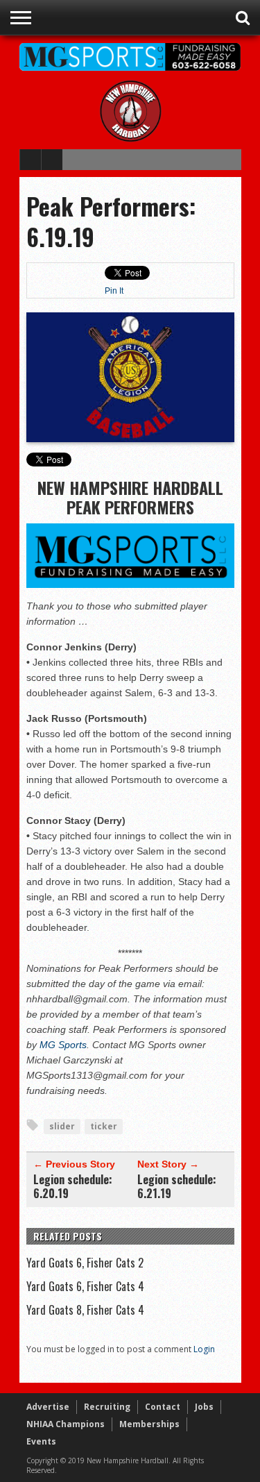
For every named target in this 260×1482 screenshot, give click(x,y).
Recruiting (107, 1407)
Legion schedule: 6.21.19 (176, 1186)
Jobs (204, 1407)
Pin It (114, 291)
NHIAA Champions (65, 1424)
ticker (103, 1126)
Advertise (47, 1407)
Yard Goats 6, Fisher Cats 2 (85, 1262)
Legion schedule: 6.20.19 (72, 1186)
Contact (162, 1407)
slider (62, 1126)
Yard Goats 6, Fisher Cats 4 (85, 1286)
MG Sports (63, 1044)
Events (41, 1441)
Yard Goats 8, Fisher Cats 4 (85, 1310)
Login (204, 1349)
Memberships (149, 1424)
